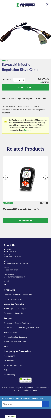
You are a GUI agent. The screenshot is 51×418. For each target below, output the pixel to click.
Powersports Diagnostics (14, 313)
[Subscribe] (45, 404)
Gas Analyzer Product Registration (18, 323)
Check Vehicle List (25, 106)
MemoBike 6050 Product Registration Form (21, 327)
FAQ (5, 370)
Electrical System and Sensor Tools (18, 294)
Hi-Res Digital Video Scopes (15, 308)
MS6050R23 (8, 203)
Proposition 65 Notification (15, 341)
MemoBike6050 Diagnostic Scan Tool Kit (21, 209)
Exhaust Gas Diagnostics (14, 304)
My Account (8, 361)
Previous (5, 178)
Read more (28, 130)
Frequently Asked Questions (15, 337)
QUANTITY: (6, 80)
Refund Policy (9, 374)
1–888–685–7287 (11, 270)
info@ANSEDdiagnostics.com (16, 263)
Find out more (25, 220)
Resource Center (11, 332)
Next (45, 178)
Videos (6, 346)
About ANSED (9, 356)
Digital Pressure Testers (14, 299)
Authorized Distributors (13, 365)
